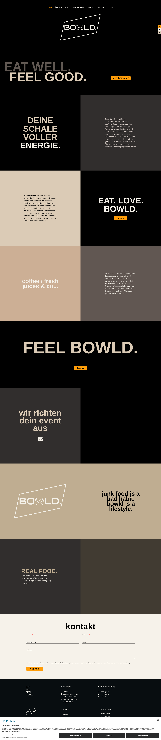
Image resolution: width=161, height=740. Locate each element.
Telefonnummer (31, 642)
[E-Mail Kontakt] (40, 439)
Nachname (85, 635)
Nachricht (29, 650)
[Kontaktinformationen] (159, 26)
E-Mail (84, 642)
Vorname (29, 635)
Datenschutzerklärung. (123, 663)
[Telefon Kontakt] (159, 29)
